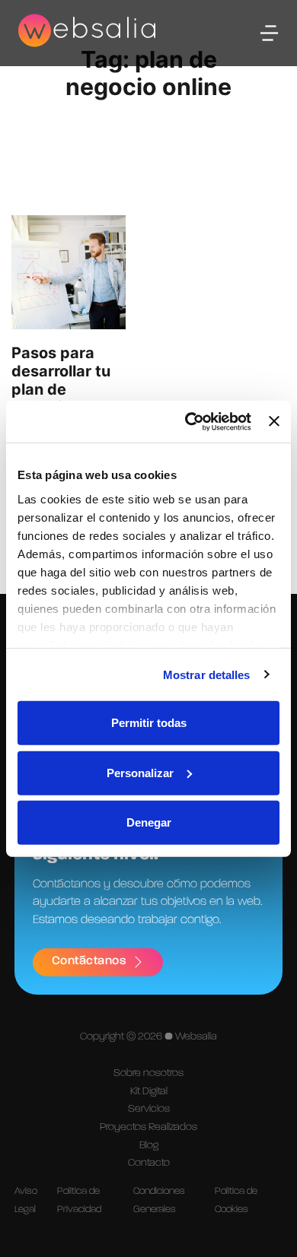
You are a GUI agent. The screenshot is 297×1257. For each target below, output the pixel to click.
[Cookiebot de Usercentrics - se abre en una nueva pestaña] (188, 421)
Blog (148, 1145)
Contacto (149, 1162)
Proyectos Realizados (148, 1127)
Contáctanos (89, 961)
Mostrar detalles (207, 674)
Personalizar (140, 772)
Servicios (149, 1108)
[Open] (269, 33)
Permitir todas (149, 722)
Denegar (148, 822)
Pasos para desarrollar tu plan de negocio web (60, 380)
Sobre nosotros (148, 1073)
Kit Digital (149, 1091)
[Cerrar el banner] (274, 421)
